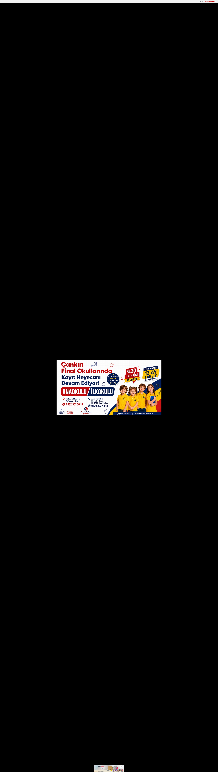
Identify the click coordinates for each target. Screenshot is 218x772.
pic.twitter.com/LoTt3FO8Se (85, 261)
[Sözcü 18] (58, 11)
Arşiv (78, 2)
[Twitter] (54, 136)
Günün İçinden (98, 11)
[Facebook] (54, 132)
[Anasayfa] (49, 2)
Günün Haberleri (68, 2)
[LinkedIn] (54, 140)
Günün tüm (162, 22)
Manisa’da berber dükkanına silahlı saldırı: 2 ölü (95, 22)
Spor (129, 11)
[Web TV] (163, 2)
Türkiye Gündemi (116, 11)
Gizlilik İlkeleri (120, 751)
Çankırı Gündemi (80, 11)
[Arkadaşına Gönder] (54, 148)
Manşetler (57, 2)
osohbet (54, 760)
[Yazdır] (54, 153)
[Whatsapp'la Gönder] (54, 144)
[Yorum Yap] (54, 157)
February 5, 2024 (112, 296)
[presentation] (56, 22)
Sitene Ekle (86, 2)
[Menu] (151, 11)
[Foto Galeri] (168, 2)
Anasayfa (93, 751)
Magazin (139, 11)
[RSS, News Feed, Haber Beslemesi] (167, 751)
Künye (102, 751)
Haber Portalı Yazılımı (60, 769)
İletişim (109, 751)
